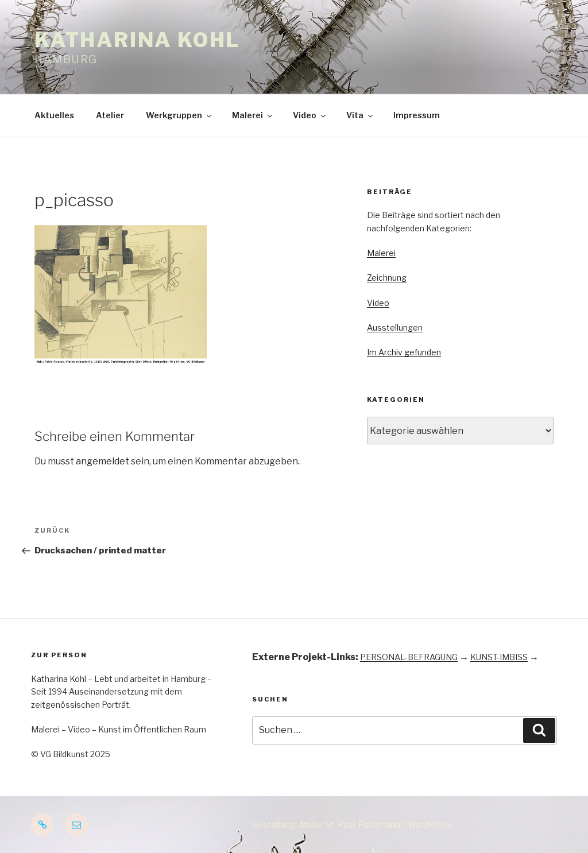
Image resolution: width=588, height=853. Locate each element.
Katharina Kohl (137, 40)
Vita (354, 115)
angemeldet (102, 461)
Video (304, 115)
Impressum (416, 115)
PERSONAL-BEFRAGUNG (409, 657)
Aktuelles (54, 115)
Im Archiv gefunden (404, 352)
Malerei (247, 115)
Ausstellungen (395, 327)
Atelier (110, 115)
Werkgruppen (174, 115)
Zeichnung (387, 277)
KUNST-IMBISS (499, 657)
